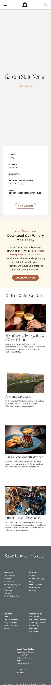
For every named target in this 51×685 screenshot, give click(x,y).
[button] (45, 4)
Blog (31, 581)
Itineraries (8, 593)
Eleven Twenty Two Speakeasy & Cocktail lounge (24, 337)
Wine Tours (34, 617)
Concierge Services (37, 622)
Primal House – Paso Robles (23, 518)
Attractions (34, 625)
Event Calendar (35, 584)
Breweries (33, 628)
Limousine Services (37, 620)
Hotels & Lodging (36, 579)
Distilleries (33, 631)
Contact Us (21, 669)
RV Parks (8, 628)
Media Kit (21, 672)
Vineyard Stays (10, 622)
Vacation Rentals (11, 625)
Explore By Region (12, 584)
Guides (32, 576)
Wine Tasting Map (11, 596)
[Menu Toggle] (5, 4)
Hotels (6, 617)
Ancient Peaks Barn (18, 396)
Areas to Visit (22, 655)
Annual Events (23, 664)
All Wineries (9, 581)
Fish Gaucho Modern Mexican (24, 457)
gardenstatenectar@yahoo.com (25, 193)
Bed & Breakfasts (11, 620)
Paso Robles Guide (25, 652)
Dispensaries (25, 86)
